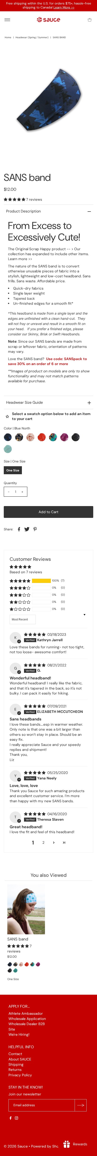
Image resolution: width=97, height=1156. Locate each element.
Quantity (10, 483)
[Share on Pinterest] (34, 528)
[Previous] (11, 53)
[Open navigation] (7, 19)
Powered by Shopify (48, 1146)
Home (8, 37)
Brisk (44, 334)
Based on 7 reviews (26, 572)
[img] (35, 634)
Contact (15, 1054)
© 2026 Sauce (16, 1146)
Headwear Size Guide (24, 402)
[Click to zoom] (86, 53)
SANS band (17, 939)
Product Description (23, 211)
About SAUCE (19, 1059)
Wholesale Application (27, 1018)
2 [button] (43, 842)
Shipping (16, 1064)
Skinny (33, 334)
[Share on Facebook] (18, 528)
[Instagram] (16, 1118)
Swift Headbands (66, 334)
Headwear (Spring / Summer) (32, 37)
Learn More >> (63, 7)
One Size (12, 470)
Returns (15, 1070)
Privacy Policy (20, 1075)
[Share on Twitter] (26, 528)
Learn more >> (20, 259)
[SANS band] (26, 909)
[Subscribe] (80, 1105)
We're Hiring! (18, 1034)
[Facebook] (11, 1118)
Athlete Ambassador (25, 1013)
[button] (15, 199)
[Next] (23, 53)
